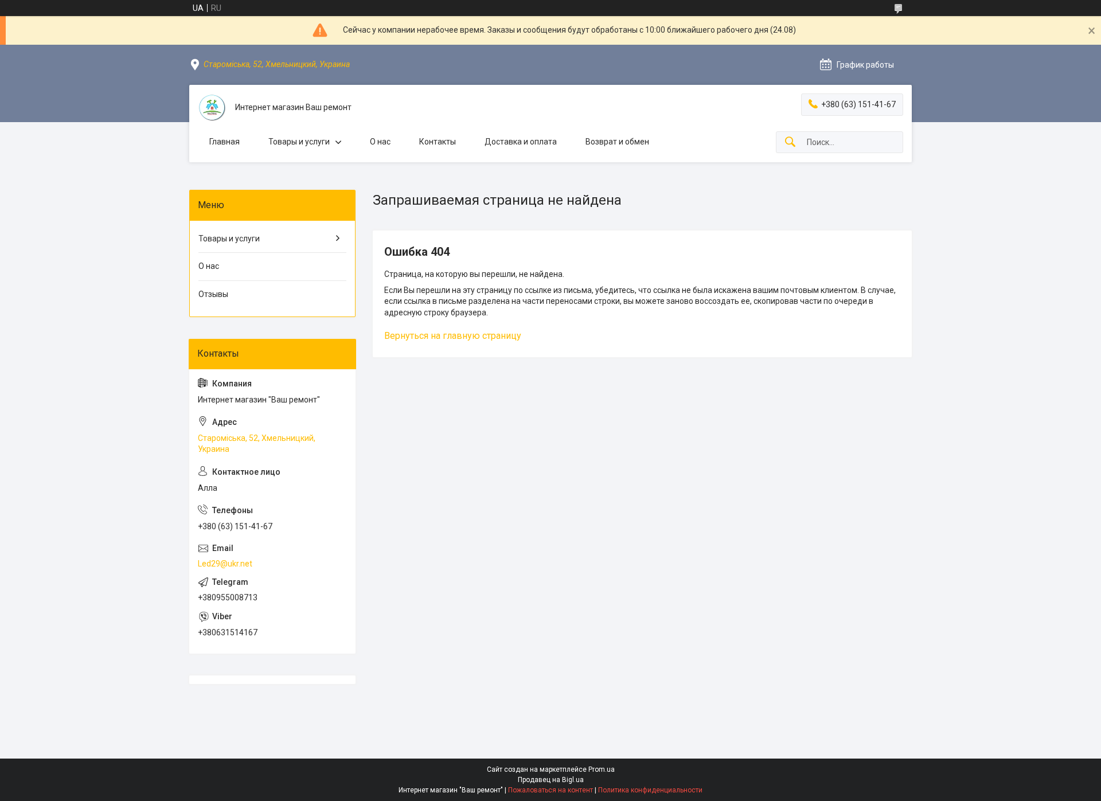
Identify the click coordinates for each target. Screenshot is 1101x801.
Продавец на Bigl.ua (551, 780)
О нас (380, 141)
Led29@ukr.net (225, 563)
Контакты (437, 141)
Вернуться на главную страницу (452, 335)
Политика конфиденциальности (650, 790)
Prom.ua (601, 769)
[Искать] (790, 142)
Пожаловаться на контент (550, 790)
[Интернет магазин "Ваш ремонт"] (212, 107)
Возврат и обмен (617, 141)
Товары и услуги (299, 141)
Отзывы (213, 294)
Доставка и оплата (521, 141)
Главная (224, 141)
